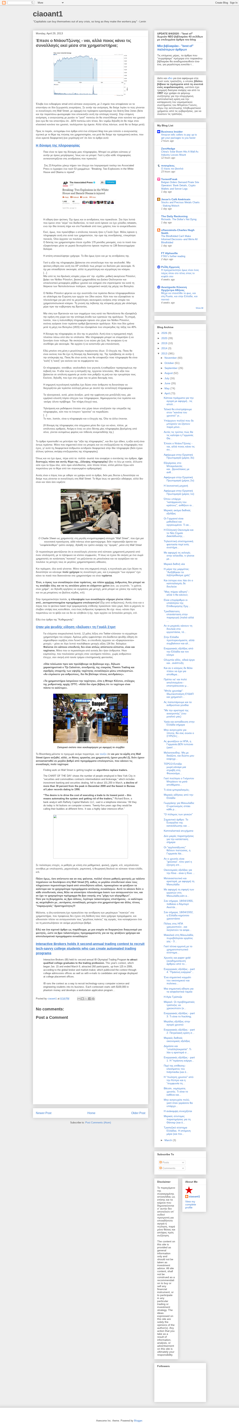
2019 (164, 343)
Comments (168, 1168)
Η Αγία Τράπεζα (173, 996)
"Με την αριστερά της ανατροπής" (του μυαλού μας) (176, 713)
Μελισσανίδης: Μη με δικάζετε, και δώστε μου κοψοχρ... (179, 755)
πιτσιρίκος (168, 165)
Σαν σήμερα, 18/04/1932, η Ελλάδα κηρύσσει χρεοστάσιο (178, 915)
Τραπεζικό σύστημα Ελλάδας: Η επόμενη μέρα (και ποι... (177, 1130)
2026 (164, 332)
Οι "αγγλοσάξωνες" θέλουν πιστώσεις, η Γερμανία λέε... (177, 850)
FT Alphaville (169, 253)
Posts (165, 1162)
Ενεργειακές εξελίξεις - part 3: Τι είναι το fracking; (179, 1015)
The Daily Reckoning (174, 216)
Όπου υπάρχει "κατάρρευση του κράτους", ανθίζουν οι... (179, 502)
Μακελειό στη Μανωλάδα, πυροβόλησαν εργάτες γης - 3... (179, 938)
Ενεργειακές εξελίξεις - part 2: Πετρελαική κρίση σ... (179, 1031)
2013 (164, 353)
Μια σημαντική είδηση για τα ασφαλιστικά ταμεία (178, 990)
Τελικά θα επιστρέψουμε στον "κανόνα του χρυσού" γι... (178, 412)
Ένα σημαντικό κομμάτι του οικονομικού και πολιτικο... (177, 980)
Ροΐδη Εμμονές (170, 266)
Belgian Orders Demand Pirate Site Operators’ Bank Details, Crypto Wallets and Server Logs (180, 185)
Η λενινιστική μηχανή (176, 485)
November (171, 357)
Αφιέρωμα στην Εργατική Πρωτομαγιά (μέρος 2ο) (179, 479)
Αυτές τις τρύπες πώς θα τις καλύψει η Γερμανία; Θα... (179, 435)
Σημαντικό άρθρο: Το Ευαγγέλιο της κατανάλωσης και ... (177, 822)
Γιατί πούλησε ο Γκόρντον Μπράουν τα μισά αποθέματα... (179, 781)
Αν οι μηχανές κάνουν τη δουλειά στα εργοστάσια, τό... (178, 628)
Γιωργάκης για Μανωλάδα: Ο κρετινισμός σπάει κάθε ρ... (179, 806)
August (168, 373)
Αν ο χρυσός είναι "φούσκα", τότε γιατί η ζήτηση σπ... (178, 861)
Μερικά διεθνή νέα (174, 563)
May (167, 388)
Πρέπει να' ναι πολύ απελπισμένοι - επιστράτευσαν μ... (176, 682)
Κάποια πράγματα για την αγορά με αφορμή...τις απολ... (179, 401)
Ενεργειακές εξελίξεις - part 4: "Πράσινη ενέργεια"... (179, 971)
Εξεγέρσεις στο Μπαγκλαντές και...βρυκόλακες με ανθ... (176, 467)
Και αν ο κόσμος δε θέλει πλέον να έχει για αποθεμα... (178, 671)
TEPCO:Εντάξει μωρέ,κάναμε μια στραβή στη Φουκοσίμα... (175, 768)
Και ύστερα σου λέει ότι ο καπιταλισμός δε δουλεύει (178, 583)
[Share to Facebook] (89, 999)
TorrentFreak (169, 179)
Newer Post (43, 1113)
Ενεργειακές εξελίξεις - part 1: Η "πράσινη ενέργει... (179, 1059)
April (167, 393)
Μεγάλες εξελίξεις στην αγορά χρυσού (177, 1023)
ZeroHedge (168, 148)
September (171, 368)
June (167, 383)
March (168, 1140)
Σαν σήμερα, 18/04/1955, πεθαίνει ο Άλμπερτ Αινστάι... (178, 904)
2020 (164, 338)
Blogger (138, 1420)
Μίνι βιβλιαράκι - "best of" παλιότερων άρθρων (175, 47)
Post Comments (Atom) (98, 1122)
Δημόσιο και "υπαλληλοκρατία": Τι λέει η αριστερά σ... (177, 1049)
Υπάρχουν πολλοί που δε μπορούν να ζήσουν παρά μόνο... (179, 423)
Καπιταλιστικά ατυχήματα (178, 830)
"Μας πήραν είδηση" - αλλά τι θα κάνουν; (176, 593)
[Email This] (79, 999)
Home (91, 1113)
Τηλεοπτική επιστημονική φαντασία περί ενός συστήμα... (178, 544)
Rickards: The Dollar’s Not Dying (178, 219)
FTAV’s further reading (173, 256)
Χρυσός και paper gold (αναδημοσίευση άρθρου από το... (177, 960)
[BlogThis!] (82, 999)
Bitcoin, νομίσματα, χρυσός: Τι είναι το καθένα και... (176, 1091)
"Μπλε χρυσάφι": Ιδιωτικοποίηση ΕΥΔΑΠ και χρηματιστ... (179, 694)
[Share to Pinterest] (93, 999)
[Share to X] (86, 999)
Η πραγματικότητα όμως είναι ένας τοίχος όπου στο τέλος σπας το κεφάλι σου (180, 273)
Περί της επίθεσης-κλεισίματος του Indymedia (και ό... (176, 1068)
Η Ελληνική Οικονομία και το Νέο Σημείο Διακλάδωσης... (178, 533)
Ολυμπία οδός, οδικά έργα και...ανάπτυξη (179, 661)
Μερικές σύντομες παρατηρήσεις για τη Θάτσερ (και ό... (177, 1119)
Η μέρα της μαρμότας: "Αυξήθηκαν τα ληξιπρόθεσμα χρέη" (177, 572)
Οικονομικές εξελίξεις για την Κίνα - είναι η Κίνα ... (179, 871)
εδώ (170, 78)
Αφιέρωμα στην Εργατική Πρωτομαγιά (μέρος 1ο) (179, 492)
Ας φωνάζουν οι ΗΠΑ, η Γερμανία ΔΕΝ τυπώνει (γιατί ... (178, 744)
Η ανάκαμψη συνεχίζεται (178, 1111)
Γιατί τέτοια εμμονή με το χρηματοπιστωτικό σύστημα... (178, 949)
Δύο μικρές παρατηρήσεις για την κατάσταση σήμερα (179, 839)
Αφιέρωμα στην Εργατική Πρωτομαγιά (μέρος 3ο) (179, 456)
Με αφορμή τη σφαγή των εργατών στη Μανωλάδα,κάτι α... (179, 892)
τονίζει (103, 754)
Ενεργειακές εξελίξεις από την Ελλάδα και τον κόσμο (178, 651)
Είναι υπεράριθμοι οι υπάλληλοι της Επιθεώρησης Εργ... (177, 603)
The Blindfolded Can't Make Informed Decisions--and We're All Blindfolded (179, 239)
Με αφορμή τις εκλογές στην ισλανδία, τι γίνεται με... (179, 555)
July (167, 378)
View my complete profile (190, 1204)
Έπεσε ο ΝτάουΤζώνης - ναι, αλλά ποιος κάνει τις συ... (179, 446)
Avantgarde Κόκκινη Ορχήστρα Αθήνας (174, 289)
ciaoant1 (48, 14)
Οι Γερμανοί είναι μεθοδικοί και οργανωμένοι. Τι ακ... (177, 521)
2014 (164, 348)
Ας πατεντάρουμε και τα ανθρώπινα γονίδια (178, 704)
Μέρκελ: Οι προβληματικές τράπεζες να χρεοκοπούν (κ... (179, 1005)
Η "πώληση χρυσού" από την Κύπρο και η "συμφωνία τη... (178, 1080)
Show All (199, 308)
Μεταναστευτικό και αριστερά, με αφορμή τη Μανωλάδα (179, 881)
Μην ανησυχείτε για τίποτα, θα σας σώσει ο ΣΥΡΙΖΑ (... (179, 733)
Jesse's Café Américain (175, 199)
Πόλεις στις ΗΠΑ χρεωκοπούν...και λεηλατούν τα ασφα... (177, 926)
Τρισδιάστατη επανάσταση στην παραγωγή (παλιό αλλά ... (179, 616)
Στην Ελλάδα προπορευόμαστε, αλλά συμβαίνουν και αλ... (179, 640)
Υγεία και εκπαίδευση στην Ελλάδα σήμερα (179, 723)
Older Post (138, 1113)
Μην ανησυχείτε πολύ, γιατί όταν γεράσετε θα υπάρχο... (178, 1103)
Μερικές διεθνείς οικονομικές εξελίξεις (177, 1039)
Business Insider (172, 131)
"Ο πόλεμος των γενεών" (178, 814)
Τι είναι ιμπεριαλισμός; (177, 789)
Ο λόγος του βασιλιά (172, 168)
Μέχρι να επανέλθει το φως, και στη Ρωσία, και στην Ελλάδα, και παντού (179, 296)
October (169, 362)
